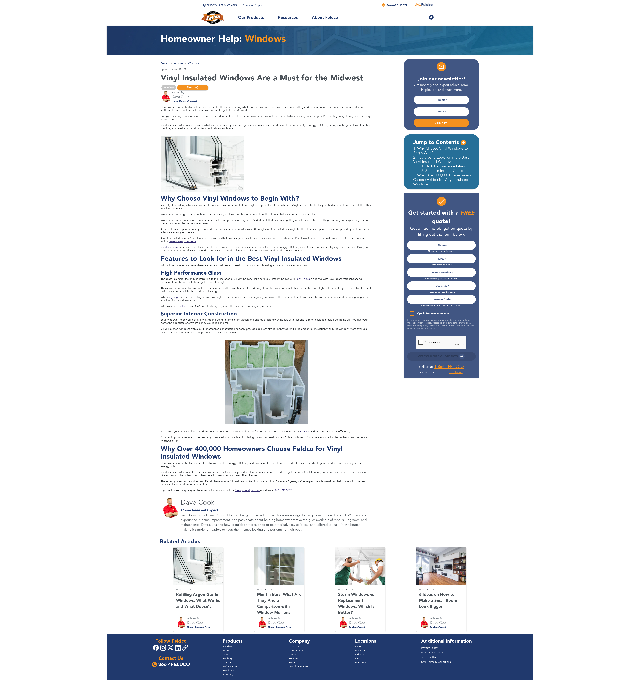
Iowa (358, 658)
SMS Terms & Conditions (436, 662)
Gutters (227, 662)
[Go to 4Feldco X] (171, 647)
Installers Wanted (299, 666)
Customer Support (254, 5)
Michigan (360, 650)
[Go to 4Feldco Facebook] (156, 647)
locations (456, 372)
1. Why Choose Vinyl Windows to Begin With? (440, 150)
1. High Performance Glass (443, 166)
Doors (226, 654)
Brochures (229, 670)
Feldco (165, 63)
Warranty (228, 674)
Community (296, 650)
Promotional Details (433, 652)
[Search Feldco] (431, 17)
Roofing (227, 658)
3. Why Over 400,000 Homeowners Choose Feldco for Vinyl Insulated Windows (442, 180)
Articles (178, 63)
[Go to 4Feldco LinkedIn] (178, 647)
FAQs (292, 662)
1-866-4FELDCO (449, 366)
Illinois (359, 646)
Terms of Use (429, 657)
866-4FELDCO (283, 490)
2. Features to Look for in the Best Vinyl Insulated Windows (441, 159)
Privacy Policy (429, 648)
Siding (226, 650)
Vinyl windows (169, 247)
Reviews (294, 658)
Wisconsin (361, 662)
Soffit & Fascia (231, 666)
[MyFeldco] (423, 5)
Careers (293, 654)
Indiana (359, 654)
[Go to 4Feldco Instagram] (163, 647)
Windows (193, 63)
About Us (294, 646)
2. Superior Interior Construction (447, 170)
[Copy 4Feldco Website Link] (185, 648)
